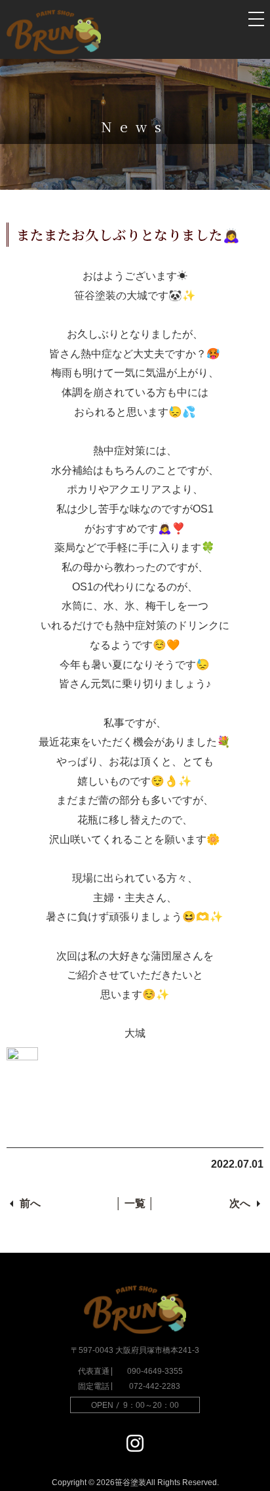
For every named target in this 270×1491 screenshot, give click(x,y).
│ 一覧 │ (135, 1203)
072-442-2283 (154, 1386)
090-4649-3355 (155, 1371)
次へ (239, 1203)
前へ (30, 1203)
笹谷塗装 (130, 1482)
